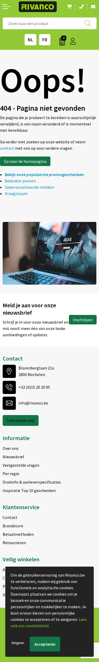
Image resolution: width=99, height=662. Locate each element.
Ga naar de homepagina (25, 161)
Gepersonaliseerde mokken (29, 187)
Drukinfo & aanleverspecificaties (32, 482)
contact (7, 148)
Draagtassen (16, 193)
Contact (10, 517)
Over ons (10, 448)
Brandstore (13, 525)
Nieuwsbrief (13, 456)
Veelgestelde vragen (21, 465)
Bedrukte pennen (20, 180)
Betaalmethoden (18, 534)
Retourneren (14, 542)
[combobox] (50, 23)
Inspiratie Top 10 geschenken (29, 490)
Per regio (11, 473)
